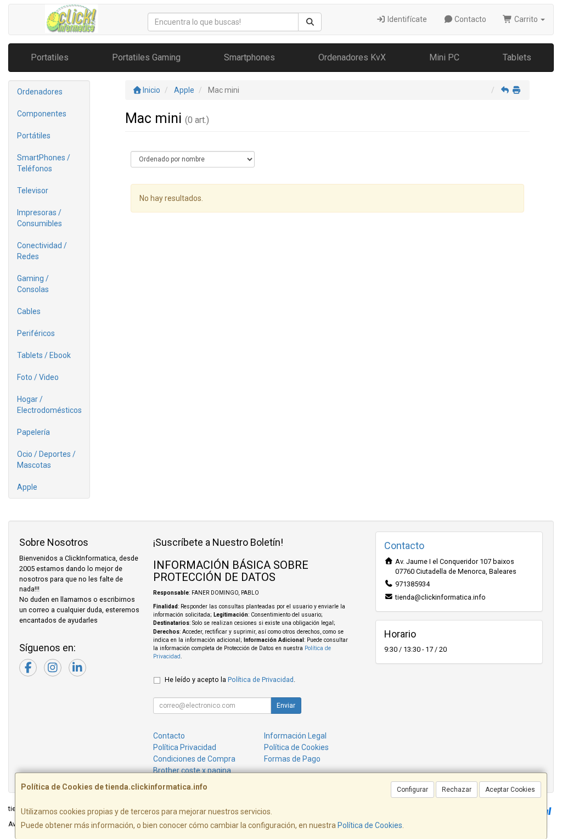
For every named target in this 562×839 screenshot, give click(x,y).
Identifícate (406, 19)
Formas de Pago (292, 758)
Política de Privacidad (261, 679)
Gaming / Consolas (33, 284)
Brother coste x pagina (192, 770)
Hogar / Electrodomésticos (49, 405)
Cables (29, 311)
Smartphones (249, 57)
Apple (27, 487)
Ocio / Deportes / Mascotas (46, 459)
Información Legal (295, 735)
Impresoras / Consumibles (39, 218)
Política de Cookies (370, 825)
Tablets (517, 57)
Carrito (526, 19)
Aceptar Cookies (510, 789)
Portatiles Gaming (146, 57)
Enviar (286, 705)
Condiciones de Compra (194, 758)
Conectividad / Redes (42, 251)
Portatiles (50, 57)
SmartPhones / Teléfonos (43, 163)
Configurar (412, 789)
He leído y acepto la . (230, 679)
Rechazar (456, 789)
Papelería (33, 432)
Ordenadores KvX (352, 57)
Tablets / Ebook (44, 355)
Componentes (41, 113)
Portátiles (33, 135)
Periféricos (36, 333)
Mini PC (444, 57)
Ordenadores (40, 91)
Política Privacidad (184, 747)
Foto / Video (38, 377)
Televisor (32, 190)
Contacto (469, 19)
